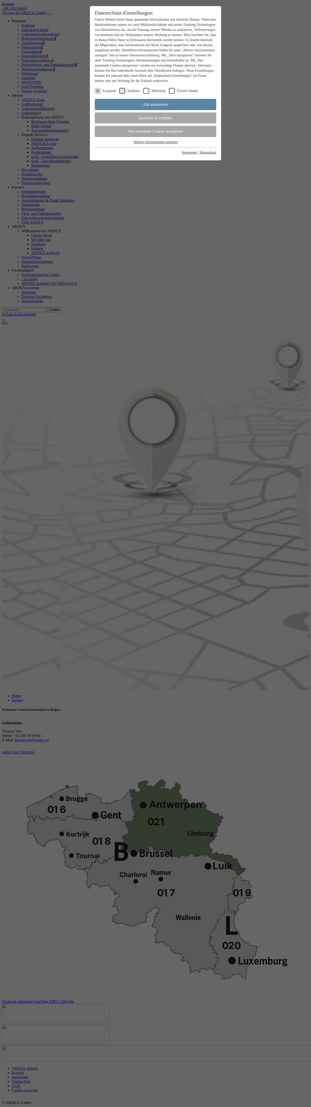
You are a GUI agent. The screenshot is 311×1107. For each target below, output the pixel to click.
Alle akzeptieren (155, 104)
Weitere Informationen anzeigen (156, 142)
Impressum (189, 152)
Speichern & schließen (155, 118)
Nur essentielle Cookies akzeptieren (155, 131)
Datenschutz (208, 152)
